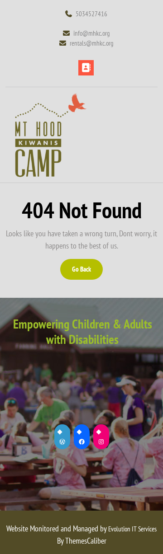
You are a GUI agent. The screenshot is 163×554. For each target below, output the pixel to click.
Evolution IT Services (132, 529)
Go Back (86, 272)
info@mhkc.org (109, 33)
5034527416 (91, 13)
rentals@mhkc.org (113, 42)
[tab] (86, 67)
